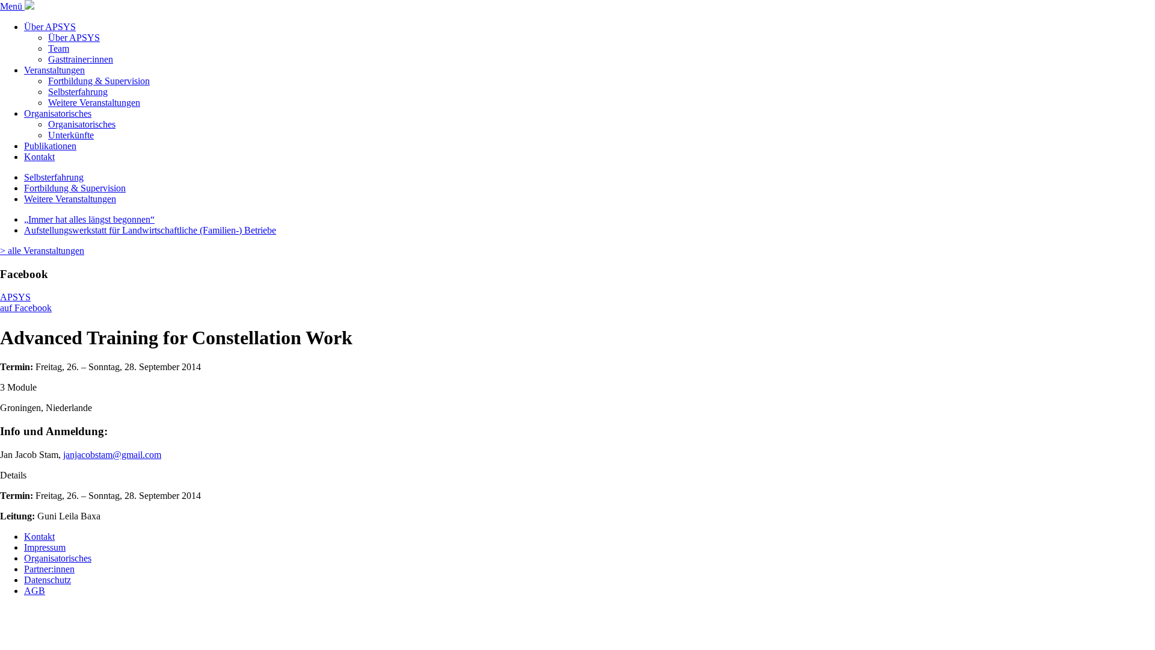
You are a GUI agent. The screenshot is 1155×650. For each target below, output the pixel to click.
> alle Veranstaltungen (42, 251)
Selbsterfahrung (78, 92)
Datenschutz (47, 580)
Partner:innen (49, 569)
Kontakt (39, 157)
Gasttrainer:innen (80, 59)
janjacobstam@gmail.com (112, 455)
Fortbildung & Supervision (99, 81)
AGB (34, 591)
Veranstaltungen (54, 70)
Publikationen (50, 146)
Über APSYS (50, 27)
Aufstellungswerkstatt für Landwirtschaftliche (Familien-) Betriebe (150, 230)
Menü (12, 6)
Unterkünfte (71, 135)
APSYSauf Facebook (26, 302)
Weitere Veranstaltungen (94, 103)
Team (58, 48)
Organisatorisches (57, 113)
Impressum (45, 547)
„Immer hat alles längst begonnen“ (89, 219)
